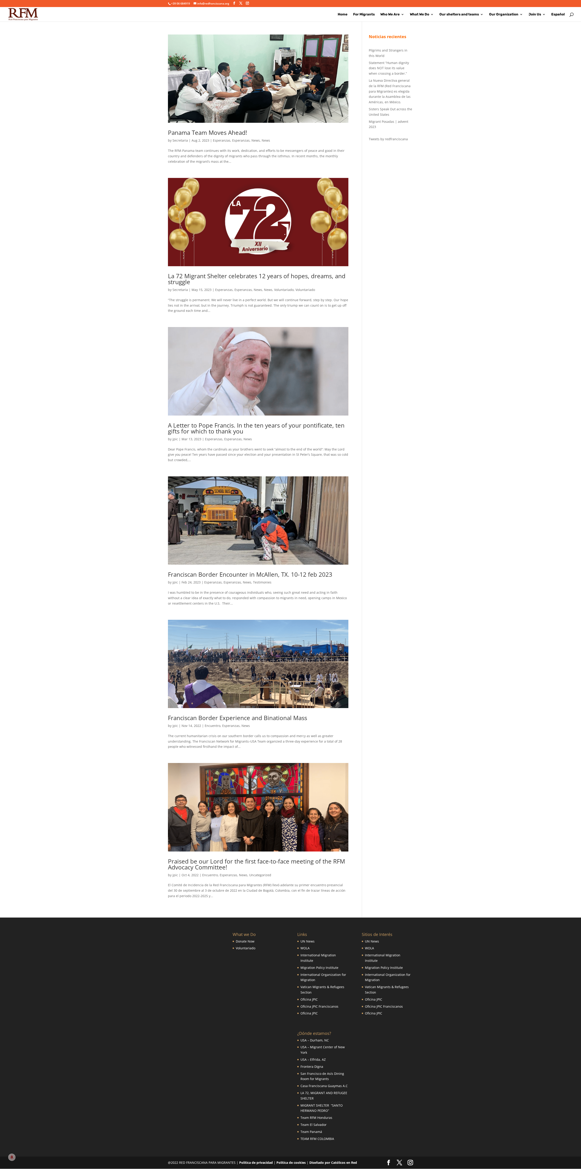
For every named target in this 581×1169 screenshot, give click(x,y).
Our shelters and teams (459, 14)
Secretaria (180, 140)
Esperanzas (221, 140)
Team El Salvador (313, 1124)
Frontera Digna (311, 1066)
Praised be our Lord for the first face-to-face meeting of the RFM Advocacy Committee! (256, 864)
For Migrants (364, 14)
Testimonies (262, 582)
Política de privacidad (256, 1162)
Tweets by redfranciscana (388, 139)
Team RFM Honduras (316, 1117)
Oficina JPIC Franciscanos (319, 1006)
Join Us (535, 14)
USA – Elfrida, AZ (313, 1059)
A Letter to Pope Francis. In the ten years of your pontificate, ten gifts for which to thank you (256, 428)
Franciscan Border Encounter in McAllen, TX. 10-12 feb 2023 (250, 574)
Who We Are (390, 14)
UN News (307, 941)
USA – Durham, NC (314, 1040)
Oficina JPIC (309, 999)
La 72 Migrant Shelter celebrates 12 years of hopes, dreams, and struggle (256, 279)
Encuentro (212, 726)
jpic (175, 439)
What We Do (419, 14)
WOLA (305, 948)
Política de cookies (291, 1162)
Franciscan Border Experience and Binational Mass (237, 718)
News (255, 140)
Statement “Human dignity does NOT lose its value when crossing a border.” (389, 68)
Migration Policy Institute (319, 967)
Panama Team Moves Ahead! (207, 132)
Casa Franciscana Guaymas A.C (324, 1086)
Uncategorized (260, 875)
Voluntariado (284, 290)
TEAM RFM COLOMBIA (317, 1139)
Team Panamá (311, 1132)
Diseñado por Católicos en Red (333, 1162)
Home (342, 14)
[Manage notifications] (11, 1157)
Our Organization (503, 14)
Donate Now (245, 941)
